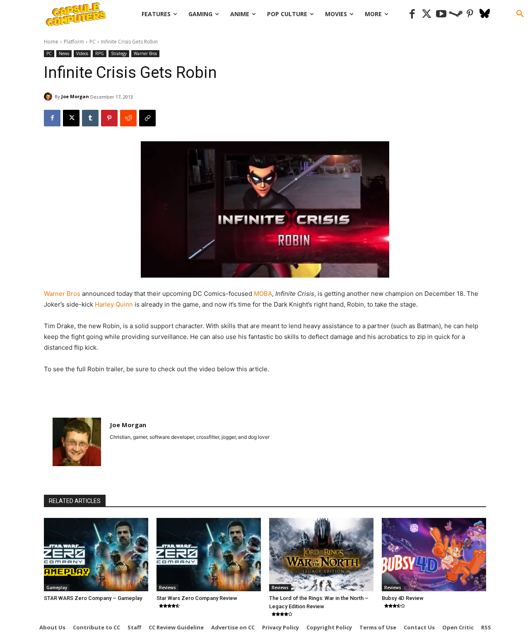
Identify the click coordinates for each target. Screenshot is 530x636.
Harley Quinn (114, 304)
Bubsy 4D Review (403, 598)
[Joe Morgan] (49, 96)
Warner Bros (145, 53)
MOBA (263, 293)
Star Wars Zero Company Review (197, 598)
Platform (74, 41)
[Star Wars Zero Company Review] (209, 554)
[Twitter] (427, 14)
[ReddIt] (128, 118)
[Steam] (455, 14)
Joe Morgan (75, 96)
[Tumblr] (90, 118)
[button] (520, 14)
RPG (99, 53)
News (64, 53)
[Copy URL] (147, 118)
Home (51, 41)
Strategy (119, 53)
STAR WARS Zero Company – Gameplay (93, 598)
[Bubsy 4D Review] (434, 554)
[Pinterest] (470, 14)
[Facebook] (412, 14)
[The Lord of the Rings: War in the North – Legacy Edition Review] (321, 554)
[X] (71, 118)
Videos (82, 53)
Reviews (167, 587)
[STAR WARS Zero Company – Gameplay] (96, 554)
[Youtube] (441, 14)
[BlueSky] (484, 14)
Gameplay (56, 587)
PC (92, 41)
